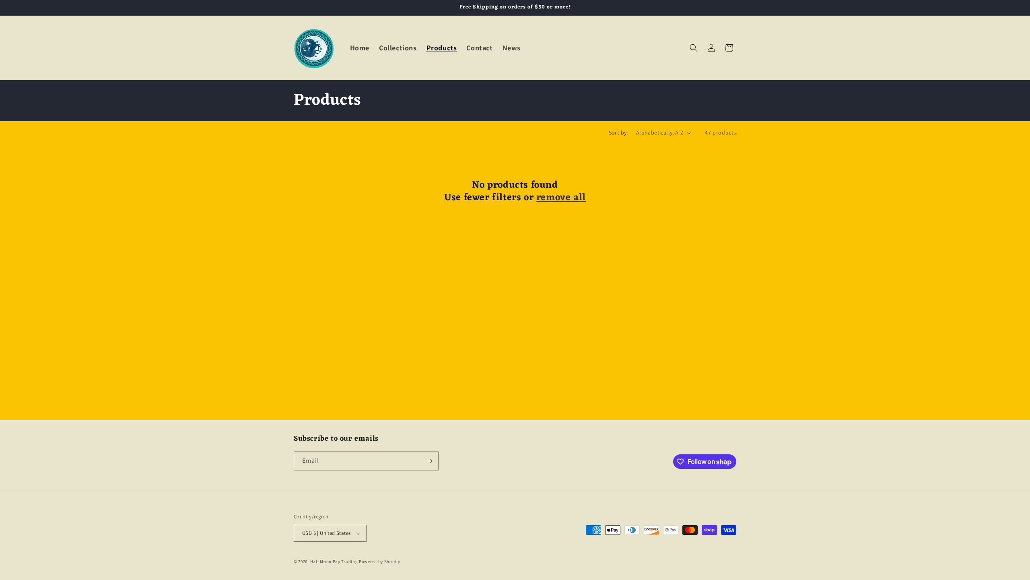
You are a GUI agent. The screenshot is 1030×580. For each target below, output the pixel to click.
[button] (693, 48)
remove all (561, 198)
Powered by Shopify (379, 561)
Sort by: (618, 132)
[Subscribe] (429, 461)
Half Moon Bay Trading (334, 561)
